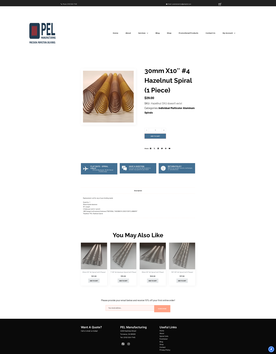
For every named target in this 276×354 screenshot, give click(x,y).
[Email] (169, 148)
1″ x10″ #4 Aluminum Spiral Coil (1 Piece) (123, 272)
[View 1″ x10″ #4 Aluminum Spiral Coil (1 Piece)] (123, 256)
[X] (154, 148)
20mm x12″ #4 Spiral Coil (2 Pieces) (93, 272)
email (88, 331)
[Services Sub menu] (147, 33)
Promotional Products (188, 33)
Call (82, 331)
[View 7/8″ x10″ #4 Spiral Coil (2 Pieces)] (182, 256)
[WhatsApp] (162, 148)
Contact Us (210, 33)
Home (115, 33)
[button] (130, 73)
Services (142, 33)
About (128, 33)
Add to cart (94, 280)
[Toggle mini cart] (220, 4)
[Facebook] (150, 148)
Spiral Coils (164, 336)
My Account (228, 33)
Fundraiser (164, 339)
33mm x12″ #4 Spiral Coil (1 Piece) (153, 272)
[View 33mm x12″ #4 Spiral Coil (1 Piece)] (153, 256)
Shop (169, 33)
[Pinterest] (165, 148)
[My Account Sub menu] (234, 33)
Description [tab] (138, 190)
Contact (162, 347)
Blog (158, 33)
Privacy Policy (165, 350)
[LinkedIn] (158, 148)
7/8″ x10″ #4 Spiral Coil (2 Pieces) (182, 272)
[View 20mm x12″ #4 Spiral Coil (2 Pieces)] (94, 256)
